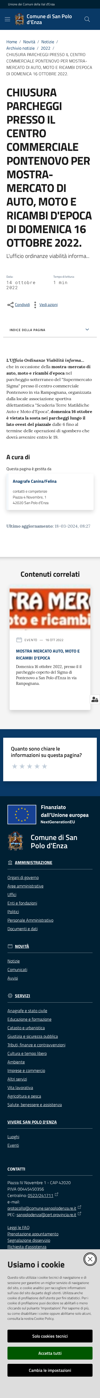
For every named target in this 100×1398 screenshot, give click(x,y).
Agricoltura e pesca (24, 1096)
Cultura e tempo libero (27, 1053)
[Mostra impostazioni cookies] (95, 699)
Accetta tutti (50, 1353)
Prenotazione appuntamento (32, 1234)
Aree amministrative (25, 886)
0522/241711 (40, 1195)
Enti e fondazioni (22, 903)
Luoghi (13, 1136)
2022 (45, 48)
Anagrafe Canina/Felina (35, 481)
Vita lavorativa (20, 1087)
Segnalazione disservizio (28, 1240)
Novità (29, 41)
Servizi (22, 995)
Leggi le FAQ (18, 1227)
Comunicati (17, 969)
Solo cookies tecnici (50, 1336)
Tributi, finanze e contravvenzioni (36, 1045)
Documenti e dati (22, 928)
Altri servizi (17, 1079)
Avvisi (12, 978)
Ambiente (16, 1062)
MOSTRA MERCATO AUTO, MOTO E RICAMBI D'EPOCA (48, 654)
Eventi (13, 1145)
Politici (13, 911)
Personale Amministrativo (30, 920)
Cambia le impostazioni (50, 1370)
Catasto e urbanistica (26, 1027)
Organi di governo (23, 877)
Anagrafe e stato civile (27, 1010)
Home (11, 41)
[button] (87, 19)
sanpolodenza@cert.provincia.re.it (46, 1214)
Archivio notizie (20, 48)
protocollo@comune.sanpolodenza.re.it (41, 1208)
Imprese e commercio (26, 1070)
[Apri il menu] (7, 19)
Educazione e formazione (29, 1019)
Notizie (47, 41)
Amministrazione (33, 862)
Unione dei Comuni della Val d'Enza (31, 4)
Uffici (11, 894)
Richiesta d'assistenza (26, 1246)
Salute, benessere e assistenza (34, 1104)
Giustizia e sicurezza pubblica (32, 1036)
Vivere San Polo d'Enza (32, 1122)
